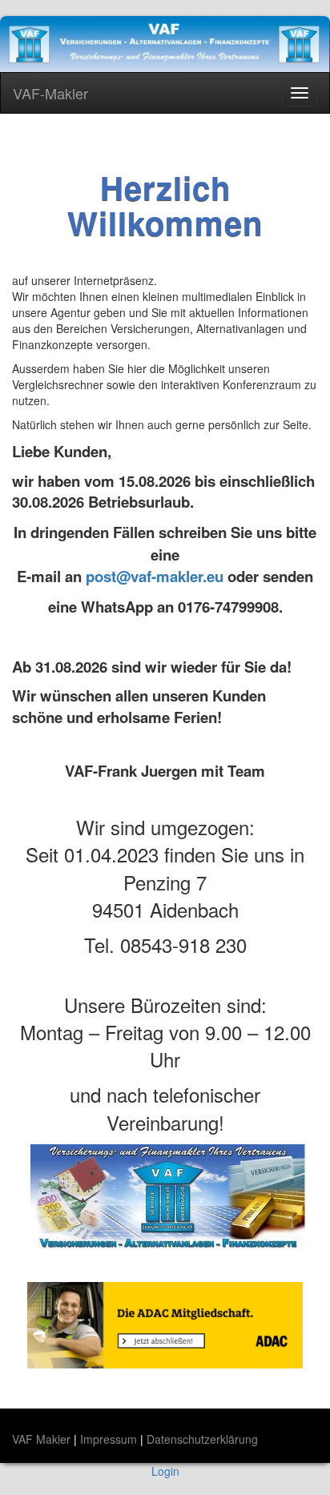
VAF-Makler (50, 92)
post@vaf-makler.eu (154, 576)
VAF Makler (43, 1439)
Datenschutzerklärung (202, 1439)
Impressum (110, 1439)
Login (165, 1471)
